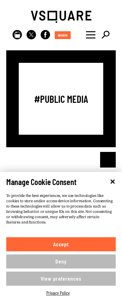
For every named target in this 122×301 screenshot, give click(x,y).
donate (63, 35)
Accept (61, 244)
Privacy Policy (58, 293)
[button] (112, 181)
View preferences (61, 278)
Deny (61, 261)
